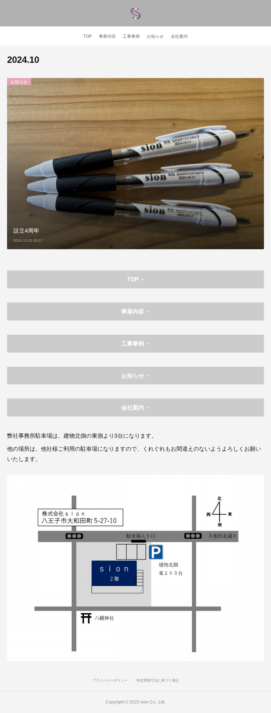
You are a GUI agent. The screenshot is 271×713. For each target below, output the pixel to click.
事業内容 (107, 36)
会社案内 (179, 36)
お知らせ (155, 36)
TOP (87, 36)
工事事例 (131, 36)
